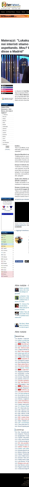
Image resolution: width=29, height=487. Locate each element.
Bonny (4, 136)
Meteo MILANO (7, 214)
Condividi (20, 261)
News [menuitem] (23, 12)
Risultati (7, 149)
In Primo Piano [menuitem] (10, 12)
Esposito (5, 134)
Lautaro (4, 132)
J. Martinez (5, 114)
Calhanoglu (5, 126)
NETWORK (26, 477)
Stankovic (5, 144)
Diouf (4, 122)
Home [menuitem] (3, 12)
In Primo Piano (22, 223)
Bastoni (4, 120)
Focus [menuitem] (18, 12)
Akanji (4, 118)
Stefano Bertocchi (20, 225)
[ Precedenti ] (7, 210)
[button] (7, 147)
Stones (4, 140)
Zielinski (4, 128)
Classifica (4, 233)
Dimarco (4, 130)
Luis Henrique (6, 142)
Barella (4, 124)
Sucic (4, 138)
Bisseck (4, 116)
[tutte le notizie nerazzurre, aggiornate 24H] (11, 4)
